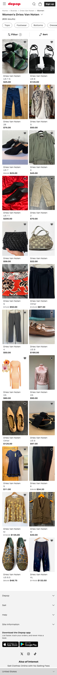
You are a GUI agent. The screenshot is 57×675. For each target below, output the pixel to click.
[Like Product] (25, 42)
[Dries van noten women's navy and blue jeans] (15, 102)
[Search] (34, 4)
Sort (45, 34)
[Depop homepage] (14, 4)
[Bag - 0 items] (40, 4)
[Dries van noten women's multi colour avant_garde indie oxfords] (15, 555)
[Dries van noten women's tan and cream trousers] (42, 193)
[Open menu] (4, 4)
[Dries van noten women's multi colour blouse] (15, 281)
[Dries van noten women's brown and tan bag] (42, 238)
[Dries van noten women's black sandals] (42, 56)
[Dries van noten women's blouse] (15, 509)
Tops (7, 25)
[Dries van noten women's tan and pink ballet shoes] (15, 418)
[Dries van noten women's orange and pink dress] (15, 372)
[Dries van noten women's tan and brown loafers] (42, 327)
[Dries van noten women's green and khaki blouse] (42, 147)
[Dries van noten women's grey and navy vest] (42, 509)
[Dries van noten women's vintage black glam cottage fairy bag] (15, 238)
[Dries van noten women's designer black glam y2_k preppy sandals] (42, 418)
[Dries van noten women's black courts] (15, 147)
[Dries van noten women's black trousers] (42, 463)
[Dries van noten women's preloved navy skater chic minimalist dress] (15, 463)
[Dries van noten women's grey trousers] (15, 327)
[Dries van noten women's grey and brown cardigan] (42, 102)
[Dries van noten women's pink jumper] (42, 372)
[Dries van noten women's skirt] (42, 281)
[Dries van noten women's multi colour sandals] (15, 56)
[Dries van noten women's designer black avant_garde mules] (15, 193)
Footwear (22, 25)
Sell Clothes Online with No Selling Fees (28, 666)
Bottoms (38, 25)
